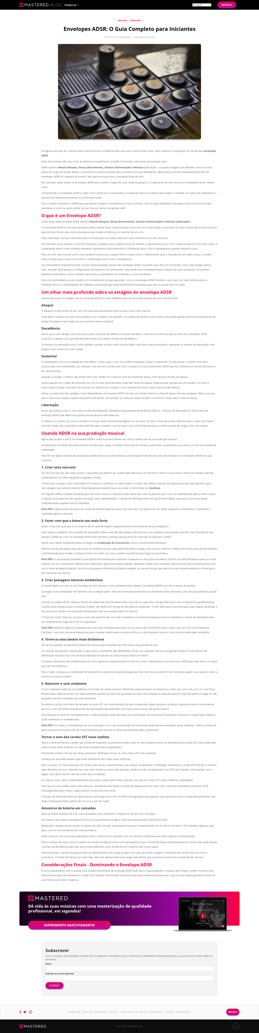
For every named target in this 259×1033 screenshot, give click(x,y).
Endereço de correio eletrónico (59, 973)
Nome (48, 963)
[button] (71, 5)
